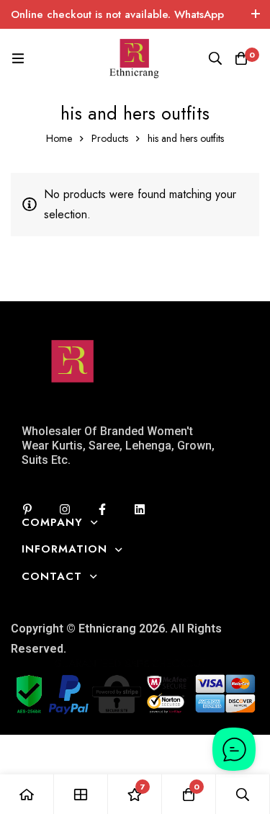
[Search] (215, 58)
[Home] (27, 794)
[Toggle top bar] (255, 14)
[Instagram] (65, 509)
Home (59, 138)
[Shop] (81, 794)
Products (109, 138)
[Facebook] (102, 509)
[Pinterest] (27, 509)
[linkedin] (139, 509)
